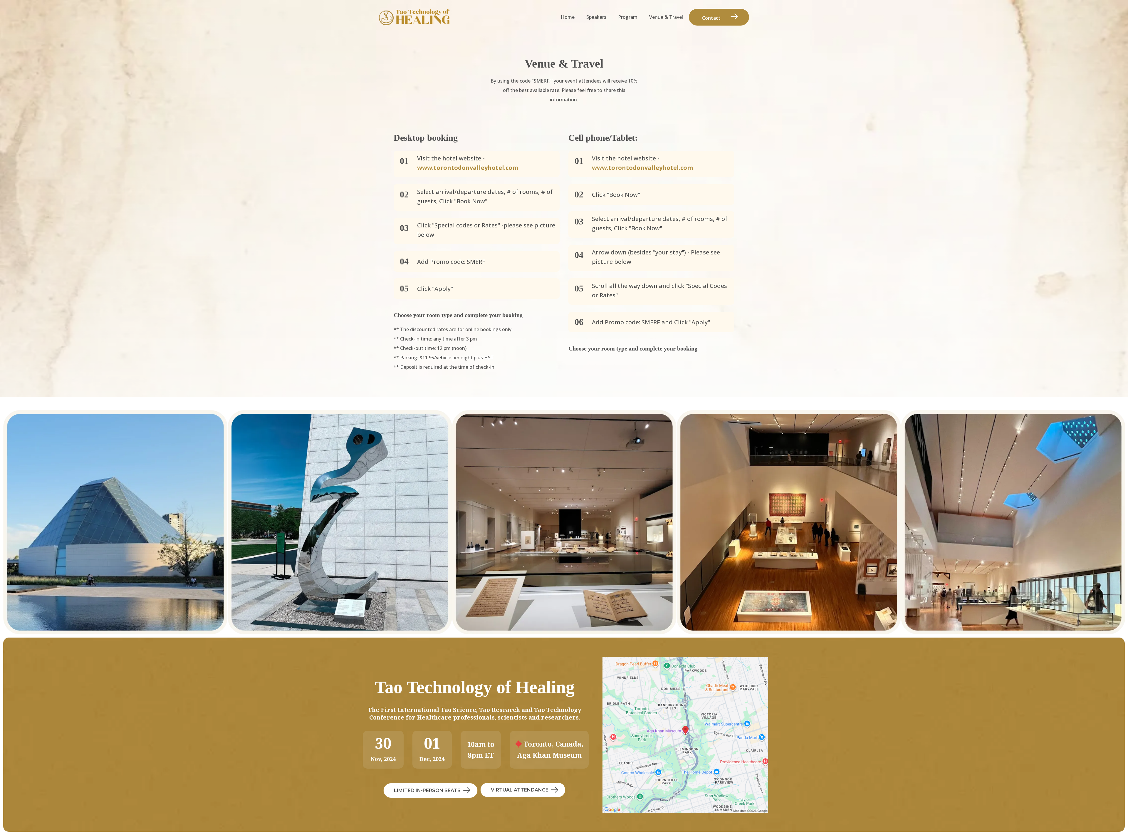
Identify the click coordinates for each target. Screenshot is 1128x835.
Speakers (596, 17)
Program (627, 17)
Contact (711, 18)
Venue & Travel (666, 17)
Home (568, 17)
